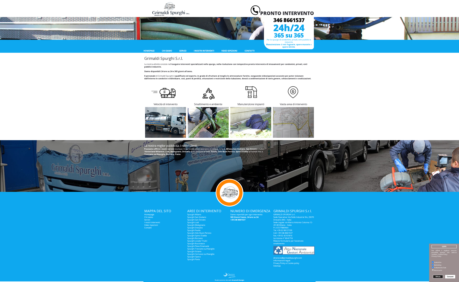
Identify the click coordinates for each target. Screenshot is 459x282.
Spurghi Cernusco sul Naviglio (200, 254)
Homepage (148, 50)
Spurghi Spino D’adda (197, 235)
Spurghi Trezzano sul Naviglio (201, 248)
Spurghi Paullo (194, 230)
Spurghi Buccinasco (196, 243)
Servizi (182, 50)
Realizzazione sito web (229, 280)
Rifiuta (438, 277)
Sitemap (277, 265)
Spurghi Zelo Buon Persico (199, 233)
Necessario (438, 270)
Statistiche (437, 262)
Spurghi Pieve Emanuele (198, 246)
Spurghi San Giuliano (196, 217)
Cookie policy (293, 263)
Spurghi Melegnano (196, 225)
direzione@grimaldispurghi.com (287, 258)
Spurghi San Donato (196, 219)
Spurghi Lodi (193, 222)
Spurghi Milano (194, 214)
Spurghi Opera (194, 256)
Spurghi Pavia (193, 259)
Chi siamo (167, 50)
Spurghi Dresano (195, 227)
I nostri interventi (204, 50)
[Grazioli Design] (229, 275)
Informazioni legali (281, 260)
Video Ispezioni (229, 50)
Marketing (437, 265)
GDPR (444, 246)
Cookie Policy (442, 254)
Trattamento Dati (440, 268)
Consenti (450, 277)
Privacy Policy (436, 256)
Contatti (249, 50)
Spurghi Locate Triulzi (197, 241)
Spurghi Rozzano (195, 238)
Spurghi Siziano (194, 251)
